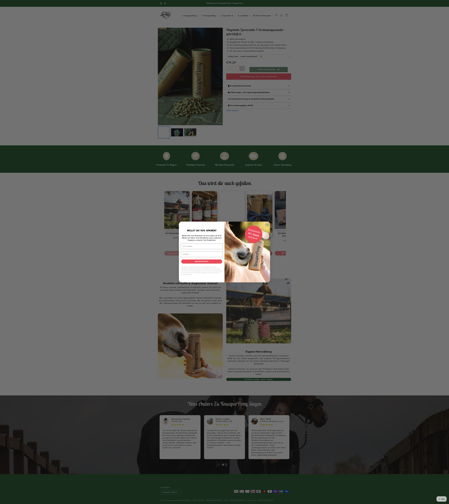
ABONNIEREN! (202, 261)
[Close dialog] (267, 224)
